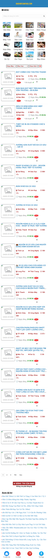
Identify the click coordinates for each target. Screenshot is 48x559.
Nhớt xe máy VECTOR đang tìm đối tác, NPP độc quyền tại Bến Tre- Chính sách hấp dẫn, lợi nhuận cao (31, 351)
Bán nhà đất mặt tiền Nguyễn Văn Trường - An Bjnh (31, 89)
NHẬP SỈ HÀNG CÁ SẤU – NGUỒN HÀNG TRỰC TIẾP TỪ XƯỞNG (30, 167)
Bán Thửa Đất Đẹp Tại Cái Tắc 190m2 (16, 509)
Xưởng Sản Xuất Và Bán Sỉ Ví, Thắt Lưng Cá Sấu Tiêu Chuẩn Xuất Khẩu (31, 392)
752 (15, 475)
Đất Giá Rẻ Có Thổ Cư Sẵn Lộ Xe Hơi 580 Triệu (19, 516)
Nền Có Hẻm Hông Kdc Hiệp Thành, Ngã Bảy (19, 499)
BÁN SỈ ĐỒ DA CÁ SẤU (26, 186)
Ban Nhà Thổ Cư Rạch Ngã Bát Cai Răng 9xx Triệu (21, 536)
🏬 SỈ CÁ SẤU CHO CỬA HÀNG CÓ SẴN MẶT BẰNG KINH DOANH (31, 266)
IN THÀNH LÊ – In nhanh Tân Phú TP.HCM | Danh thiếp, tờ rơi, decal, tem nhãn (31, 433)
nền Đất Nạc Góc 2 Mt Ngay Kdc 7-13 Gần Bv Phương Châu (24, 512)
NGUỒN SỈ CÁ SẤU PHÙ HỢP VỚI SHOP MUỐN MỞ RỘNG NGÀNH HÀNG (30, 309)
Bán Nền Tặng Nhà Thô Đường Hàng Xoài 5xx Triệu (21, 545)
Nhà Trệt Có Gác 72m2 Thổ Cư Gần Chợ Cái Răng (20, 548)
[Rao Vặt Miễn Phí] (7, 553)
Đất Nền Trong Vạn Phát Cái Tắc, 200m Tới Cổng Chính (22, 506)
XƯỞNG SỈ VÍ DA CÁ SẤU (27, 205)
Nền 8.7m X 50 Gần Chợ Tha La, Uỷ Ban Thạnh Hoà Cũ (22, 503)
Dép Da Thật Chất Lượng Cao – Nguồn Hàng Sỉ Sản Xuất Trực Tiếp (31, 371)
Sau (20, 475)
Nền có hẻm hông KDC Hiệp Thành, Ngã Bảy (29, 107)
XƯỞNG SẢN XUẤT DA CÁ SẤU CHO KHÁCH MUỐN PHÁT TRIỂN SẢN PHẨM (30, 288)
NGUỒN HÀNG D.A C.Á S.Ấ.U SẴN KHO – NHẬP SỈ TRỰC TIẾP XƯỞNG (31, 225)
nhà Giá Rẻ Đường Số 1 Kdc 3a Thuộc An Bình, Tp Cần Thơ (24, 533)
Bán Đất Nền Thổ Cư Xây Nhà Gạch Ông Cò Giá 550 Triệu (23, 524)
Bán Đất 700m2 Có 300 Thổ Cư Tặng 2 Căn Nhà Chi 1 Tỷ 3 (24, 496)
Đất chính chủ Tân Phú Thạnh (31, 72)
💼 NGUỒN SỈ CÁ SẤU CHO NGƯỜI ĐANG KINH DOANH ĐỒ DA (31, 246)
